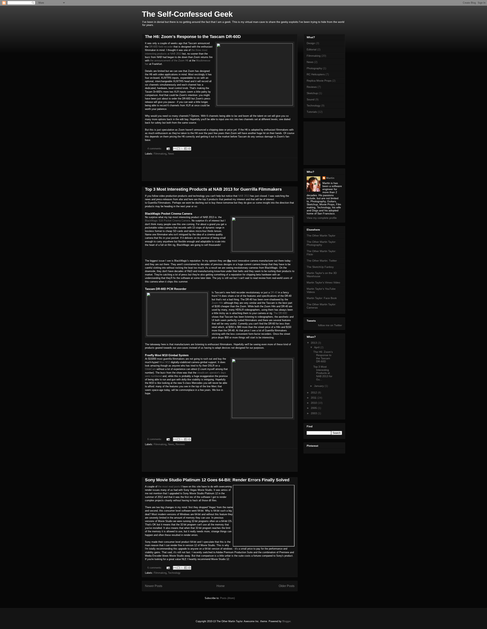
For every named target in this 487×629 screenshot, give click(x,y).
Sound (310, 99)
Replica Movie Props (319, 80)
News (171, 153)
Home (220, 586)
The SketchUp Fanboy (320, 266)
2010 (314, 402)
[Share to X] (182, 149)
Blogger (286, 621)
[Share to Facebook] (186, 149)
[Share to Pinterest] (189, 149)
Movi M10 (164, 362)
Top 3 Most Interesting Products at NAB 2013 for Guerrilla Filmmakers (213, 189)
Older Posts (286, 586)
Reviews (180, 444)
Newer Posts (153, 586)
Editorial (311, 49)
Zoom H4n (217, 302)
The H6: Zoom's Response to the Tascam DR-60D (193, 36)
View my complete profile (322, 217)
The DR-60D (280, 313)
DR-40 (274, 292)
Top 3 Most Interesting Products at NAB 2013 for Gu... (322, 373)
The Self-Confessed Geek (187, 14)
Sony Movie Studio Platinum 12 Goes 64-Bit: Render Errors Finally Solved (217, 480)
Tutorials (312, 111)
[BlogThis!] (178, 149)
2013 (314, 342)
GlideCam (150, 369)
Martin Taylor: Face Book (322, 298)
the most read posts (168, 486)
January (319, 385)
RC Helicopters (316, 74)
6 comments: (155, 439)
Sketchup (312, 93)
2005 (314, 407)
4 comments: (155, 148)
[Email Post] (168, 148)
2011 (314, 397)
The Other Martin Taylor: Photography (321, 243)
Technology (174, 572)
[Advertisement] (219, 169)
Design (311, 43)
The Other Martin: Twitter (322, 260)
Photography (314, 68)
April (317, 347)
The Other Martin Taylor (321, 235)
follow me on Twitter (330, 325)
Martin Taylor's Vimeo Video (323, 282)
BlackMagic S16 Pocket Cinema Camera (167, 220)
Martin (330, 177)
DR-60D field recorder (161, 46)
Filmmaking (160, 153)
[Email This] (175, 149)
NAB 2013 (243, 195)
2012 (314, 392)
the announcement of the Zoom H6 (168, 60)
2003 (314, 413)
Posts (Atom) (227, 598)
